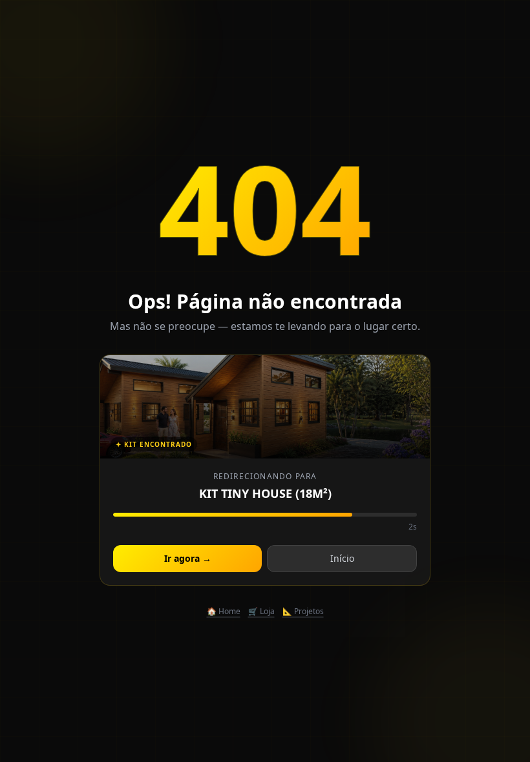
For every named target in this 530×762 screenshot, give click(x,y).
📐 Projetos (303, 611)
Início (342, 558)
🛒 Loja (261, 611)
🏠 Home (223, 611)
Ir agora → (187, 558)
